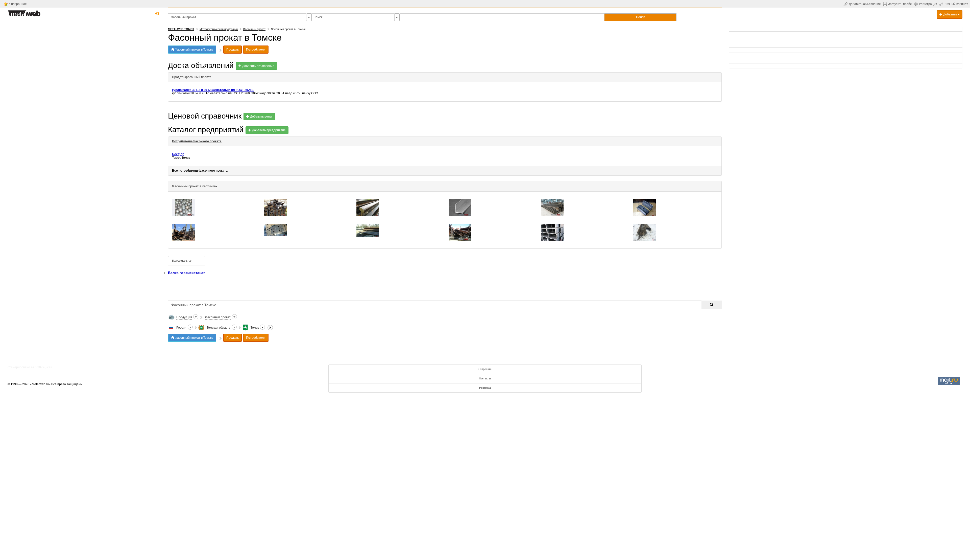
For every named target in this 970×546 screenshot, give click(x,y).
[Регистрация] (916, 4)
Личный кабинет (956, 4)
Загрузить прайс (900, 4)
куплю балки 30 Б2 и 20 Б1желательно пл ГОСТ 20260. (213, 90)
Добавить (950, 14)
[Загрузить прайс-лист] (885, 4)
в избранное (18, 4)
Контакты (485, 378)
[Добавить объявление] (846, 4)
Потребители (255, 49)
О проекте (485, 369)
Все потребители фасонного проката (200, 170)
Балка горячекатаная (186, 273)
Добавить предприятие (268, 130)
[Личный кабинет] (941, 4)
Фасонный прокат (254, 29)
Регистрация (928, 4)
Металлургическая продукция (219, 29)
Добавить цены (260, 116)
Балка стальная (182, 260)
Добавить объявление (865, 4)
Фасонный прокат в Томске (193, 49)
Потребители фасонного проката (197, 141)
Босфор (178, 154)
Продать (232, 49)
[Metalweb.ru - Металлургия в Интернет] (24, 12)
